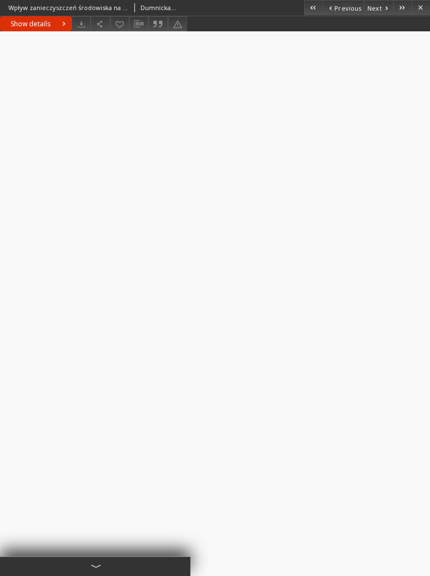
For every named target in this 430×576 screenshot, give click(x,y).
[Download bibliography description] (138, 24)
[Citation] (157, 23)
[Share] (100, 23)
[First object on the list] (313, 7)
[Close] (421, 7)
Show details (30, 24)
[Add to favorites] (119, 23)
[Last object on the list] (402, 7)
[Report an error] (177, 23)
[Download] (81, 23)
